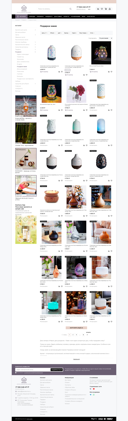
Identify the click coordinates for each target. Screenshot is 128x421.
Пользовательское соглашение (74, 399)
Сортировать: (93, 38)
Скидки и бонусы (70, 390)
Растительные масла (21, 39)
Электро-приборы (21, 42)
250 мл (67, 70)
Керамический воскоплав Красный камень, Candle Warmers (50, 210)
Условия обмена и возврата (73, 401)
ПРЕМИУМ (40, 16)
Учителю (19, 74)
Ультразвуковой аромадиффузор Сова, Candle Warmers (51, 140)
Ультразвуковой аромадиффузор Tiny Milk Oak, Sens (100, 281)
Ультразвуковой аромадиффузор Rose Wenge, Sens (50, 246)
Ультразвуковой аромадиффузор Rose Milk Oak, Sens (100, 246)
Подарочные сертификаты (25, 79)
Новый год (20, 57)
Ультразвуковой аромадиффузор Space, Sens (76, 316)
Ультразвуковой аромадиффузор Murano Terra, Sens (51, 281)
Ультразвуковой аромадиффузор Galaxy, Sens (76, 281)
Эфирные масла (20, 37)
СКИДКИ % (48, 16)
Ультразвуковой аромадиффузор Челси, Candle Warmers (51, 175)
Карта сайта (29, 419)
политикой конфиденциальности (33, 372)
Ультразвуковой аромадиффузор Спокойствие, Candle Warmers (74, 66)
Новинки (18, 86)
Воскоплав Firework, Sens (96, 66)
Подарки (18, 52)
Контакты (91, 16)
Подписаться (56, 369)
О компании (75, 16)
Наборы (17, 81)
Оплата (66, 16)
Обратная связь (70, 387)
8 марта (19, 64)
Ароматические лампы (22, 44)
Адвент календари (23, 54)
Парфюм (18, 49)
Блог (83, 16)
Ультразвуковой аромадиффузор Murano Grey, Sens (76, 246)
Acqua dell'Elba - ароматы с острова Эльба (23, 119)
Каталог (23, 16)
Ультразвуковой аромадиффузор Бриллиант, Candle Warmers (99, 105)
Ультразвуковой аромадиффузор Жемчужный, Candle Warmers (49, 66)
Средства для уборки (22, 83)
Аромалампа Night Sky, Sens (47, 104)
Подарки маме (22, 66)
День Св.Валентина (23, 61)
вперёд (88, 332)
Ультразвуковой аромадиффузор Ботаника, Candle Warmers (74, 175)
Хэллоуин (20, 76)
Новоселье (20, 71)
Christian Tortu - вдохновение (24, 145)
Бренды (17, 91)
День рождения (22, 69)
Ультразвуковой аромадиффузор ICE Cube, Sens (100, 316)
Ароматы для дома (21, 30)
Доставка (58, 16)
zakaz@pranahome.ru (24, 391)
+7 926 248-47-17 (83, 7)
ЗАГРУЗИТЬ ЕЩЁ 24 (76, 328)
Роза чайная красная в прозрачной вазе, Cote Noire (76, 105)
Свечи (17, 35)
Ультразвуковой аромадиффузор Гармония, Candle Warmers (74, 140)
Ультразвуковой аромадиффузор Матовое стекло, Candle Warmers (99, 140)
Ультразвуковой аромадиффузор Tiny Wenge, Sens (50, 316)
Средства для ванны (21, 47)
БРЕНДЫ (32, 16)
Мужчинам (20, 59)
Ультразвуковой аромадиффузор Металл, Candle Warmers (99, 175)
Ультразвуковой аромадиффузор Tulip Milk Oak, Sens (100, 210)
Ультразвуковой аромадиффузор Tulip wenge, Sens (75, 210)
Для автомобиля (20, 32)
